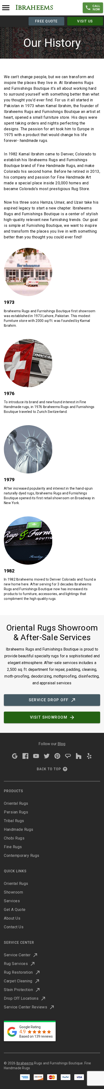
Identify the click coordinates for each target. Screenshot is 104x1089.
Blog (62, 744)
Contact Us (13, 927)
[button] (93, 7)
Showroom (13, 892)
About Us (12, 918)
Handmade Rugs (18, 829)
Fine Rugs (13, 847)
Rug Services (16, 963)
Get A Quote (15, 909)
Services (12, 901)
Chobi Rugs (14, 838)
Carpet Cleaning (18, 981)
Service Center (17, 955)
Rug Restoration (18, 972)
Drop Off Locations (21, 998)
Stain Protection (18, 989)
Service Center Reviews (25, 1007)
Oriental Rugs (16, 803)
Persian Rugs (16, 812)
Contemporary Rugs (21, 855)
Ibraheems (24, 1063)
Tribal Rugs (14, 820)
